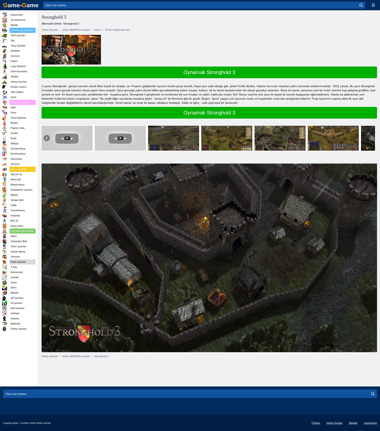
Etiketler (353, 423)
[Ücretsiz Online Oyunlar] (21, 5)
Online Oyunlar (334, 423)
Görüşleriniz (370, 423)
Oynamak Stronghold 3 (209, 72)
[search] (361, 5)
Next (372, 138)
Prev (47, 138)
